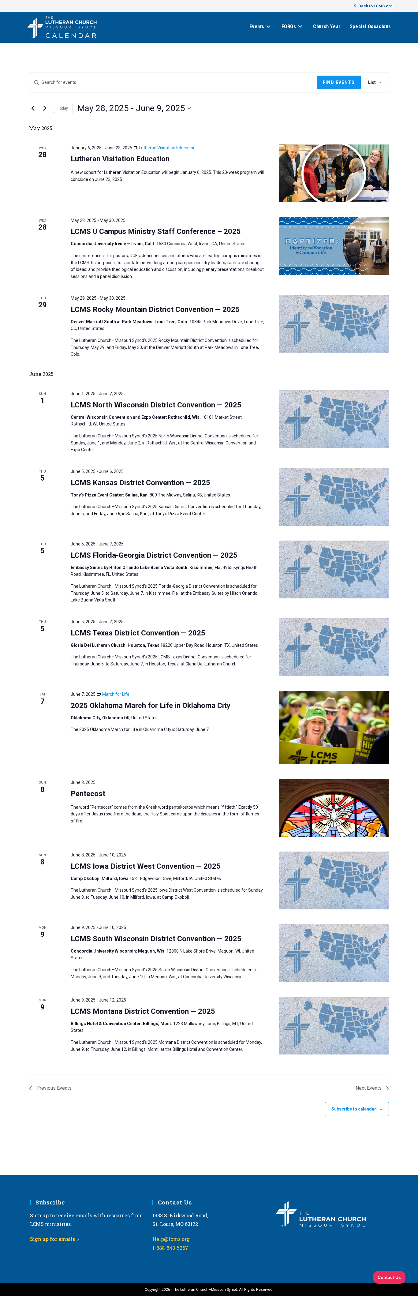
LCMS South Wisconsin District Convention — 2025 (156, 939)
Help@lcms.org (171, 1239)
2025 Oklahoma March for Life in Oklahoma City (150, 705)
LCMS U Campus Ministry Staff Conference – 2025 (156, 231)
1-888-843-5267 (170, 1248)
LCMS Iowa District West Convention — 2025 (146, 866)
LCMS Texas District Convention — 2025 (138, 633)
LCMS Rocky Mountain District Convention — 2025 (155, 309)
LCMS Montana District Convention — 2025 (143, 1011)
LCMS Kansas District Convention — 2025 (140, 482)
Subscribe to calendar (353, 1109)
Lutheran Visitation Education (120, 159)
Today (63, 108)
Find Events (339, 82)
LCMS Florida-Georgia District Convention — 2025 (154, 555)
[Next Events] (44, 108)
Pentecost (88, 793)
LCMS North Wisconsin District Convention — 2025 (156, 405)
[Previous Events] (32, 108)
